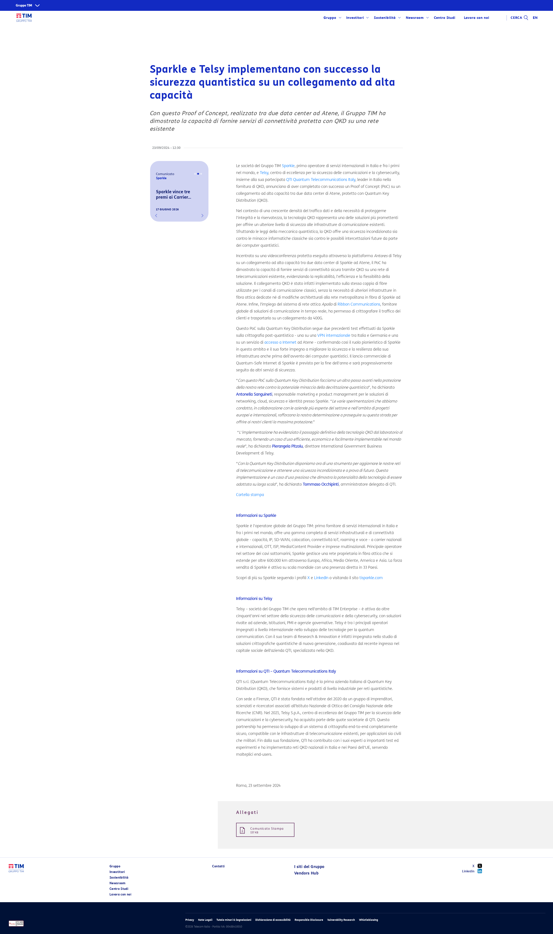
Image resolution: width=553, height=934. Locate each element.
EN (535, 18)
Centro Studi (119, 889)
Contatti (218, 866)
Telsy (264, 172)
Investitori (355, 18)
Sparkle (288, 165)
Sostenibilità (385, 18)
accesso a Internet (280, 342)
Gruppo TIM (24, 5)
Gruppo (330, 18)
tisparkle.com (371, 577)
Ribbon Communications (359, 304)
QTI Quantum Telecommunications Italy (320, 179)
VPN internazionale (333, 335)
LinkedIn (321, 577)
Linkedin (468, 871)
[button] (156, 215)
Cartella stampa (250, 494)
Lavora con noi (120, 894)
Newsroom (415, 18)
